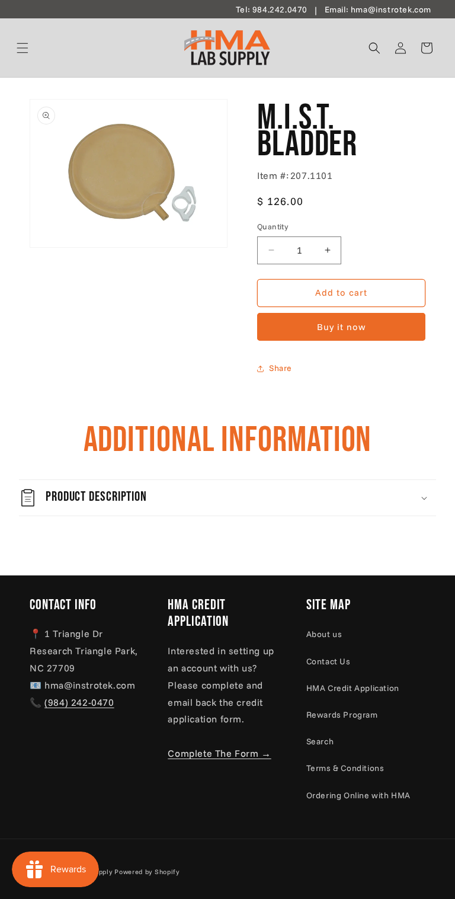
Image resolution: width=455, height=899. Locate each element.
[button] (37, 48)
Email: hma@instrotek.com (378, 9)
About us (324, 634)
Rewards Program (342, 714)
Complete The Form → (219, 753)
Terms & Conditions (345, 768)
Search (320, 741)
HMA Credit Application (352, 688)
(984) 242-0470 (79, 702)
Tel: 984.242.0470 (271, 9)
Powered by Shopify (147, 872)
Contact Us (328, 661)
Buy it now (341, 326)
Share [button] (280, 368)
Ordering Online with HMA (358, 795)
